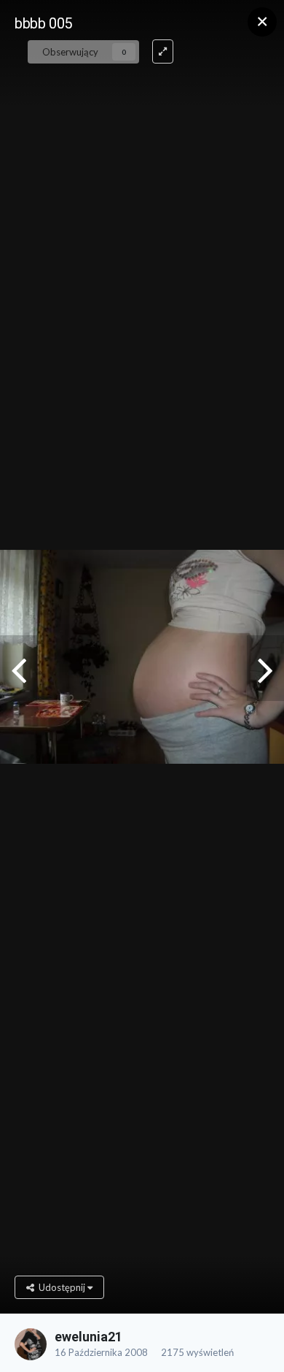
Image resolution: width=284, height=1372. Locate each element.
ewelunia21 (88, 1336)
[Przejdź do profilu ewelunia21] (31, 1344)
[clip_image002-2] (265, 668)
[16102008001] (18, 668)
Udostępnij (60, 1287)
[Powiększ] (162, 51)
